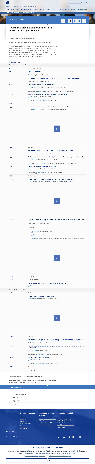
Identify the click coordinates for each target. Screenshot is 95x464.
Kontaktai (22, 426)
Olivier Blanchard (35, 109)
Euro (48, 9)
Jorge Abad (33, 360)
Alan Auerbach (34, 298)
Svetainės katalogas (11, 431)
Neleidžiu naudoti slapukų (68, 460)
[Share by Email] (84, 21)
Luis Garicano (37, 238)
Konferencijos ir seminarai (28, 12)
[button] (84, 3)
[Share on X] (70, 21)
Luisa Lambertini (35, 87)
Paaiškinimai (23, 421)
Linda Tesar (33, 96)
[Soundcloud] (83, 437)
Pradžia (7, 12)
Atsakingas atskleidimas (45, 424)
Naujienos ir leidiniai (64, 9)
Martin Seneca (41, 100)
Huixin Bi (32, 159)
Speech (32, 286)
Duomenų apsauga (62, 416)
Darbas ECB (85, 6)
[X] (69, 437)
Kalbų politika (61, 427)
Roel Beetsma (41, 163)
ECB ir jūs (77, 6)
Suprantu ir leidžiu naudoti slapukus (26, 460)
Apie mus (70, 6)
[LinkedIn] (72, 437)
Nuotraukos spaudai (25, 423)
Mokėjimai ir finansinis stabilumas (29, 9)
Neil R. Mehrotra (35, 169)
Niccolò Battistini (42, 354)
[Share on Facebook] (75, 21)
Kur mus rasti (24, 428)
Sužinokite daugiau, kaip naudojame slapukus (60, 456)
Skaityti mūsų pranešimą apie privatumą (35, 456)
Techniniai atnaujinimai (45, 422)
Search (82, 3)
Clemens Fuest (37, 235)
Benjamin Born (41, 91)
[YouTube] (80, 437)
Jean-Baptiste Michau (43, 173)
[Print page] (63, 21)
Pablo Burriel (34, 350)
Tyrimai (54, 9)
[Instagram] (76, 437)
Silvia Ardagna (37, 231)
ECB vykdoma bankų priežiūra (78, 9)
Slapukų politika (61, 422)
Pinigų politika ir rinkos (13, 9)
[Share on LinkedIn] (79, 21)
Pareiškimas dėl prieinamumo (65, 425)
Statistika (42, 9)
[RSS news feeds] (87, 437)
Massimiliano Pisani (43, 363)
